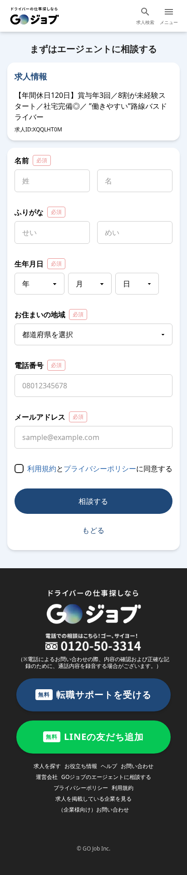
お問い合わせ (137, 766)
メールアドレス (49, 417)
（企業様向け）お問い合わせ (93, 809)
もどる (93, 530)
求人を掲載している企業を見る (93, 798)
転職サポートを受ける (95, 694)
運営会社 (47, 777)
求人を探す (47, 766)
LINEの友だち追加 (95, 736)
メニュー (169, 22)
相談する (93, 501)
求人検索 (145, 22)
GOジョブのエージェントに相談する (106, 777)
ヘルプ (109, 766)
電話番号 (38, 365)
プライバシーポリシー (100, 469)
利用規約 (41, 469)
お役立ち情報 (80, 766)
